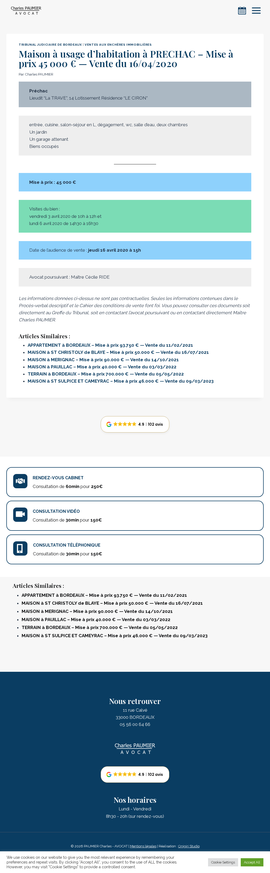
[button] (135, 424)
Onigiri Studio (189, 846)
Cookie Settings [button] (223, 862)
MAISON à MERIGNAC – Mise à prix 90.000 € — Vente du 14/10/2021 (103, 359)
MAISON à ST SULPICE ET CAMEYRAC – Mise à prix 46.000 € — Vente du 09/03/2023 (121, 381)
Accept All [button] (252, 862)
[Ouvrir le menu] (256, 10)
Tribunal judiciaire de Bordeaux (50, 44)
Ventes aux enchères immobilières (118, 44)
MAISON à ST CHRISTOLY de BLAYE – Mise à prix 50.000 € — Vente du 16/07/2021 (118, 352)
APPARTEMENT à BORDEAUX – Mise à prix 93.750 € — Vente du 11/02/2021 (110, 345)
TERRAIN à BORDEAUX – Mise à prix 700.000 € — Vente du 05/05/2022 (106, 374)
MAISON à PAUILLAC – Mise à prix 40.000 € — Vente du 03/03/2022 (102, 366)
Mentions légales (143, 846)
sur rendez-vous (146, 816)
